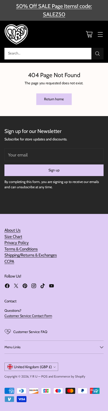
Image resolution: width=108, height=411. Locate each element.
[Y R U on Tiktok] (42, 286)
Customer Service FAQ (30, 332)
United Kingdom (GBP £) (33, 367)
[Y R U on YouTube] (51, 286)
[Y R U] (16, 34)
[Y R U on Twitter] (16, 286)
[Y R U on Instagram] (33, 286)
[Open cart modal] (89, 34)
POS (44, 376)
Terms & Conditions (21, 249)
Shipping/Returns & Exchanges (30, 255)
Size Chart (13, 236)
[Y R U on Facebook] (7, 286)
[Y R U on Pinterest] (25, 286)
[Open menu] (100, 34)
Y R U (33, 376)
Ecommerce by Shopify (69, 376)
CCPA (9, 261)
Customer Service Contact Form (28, 316)
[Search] (97, 53)
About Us (12, 230)
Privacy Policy (16, 242)
